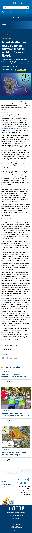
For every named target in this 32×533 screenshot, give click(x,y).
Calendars (20, 12)
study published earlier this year (11, 302)
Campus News (7, 349)
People (12, 12)
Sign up (22, 490)
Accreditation (16, 524)
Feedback (4, 481)
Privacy (16, 521)
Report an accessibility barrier (16, 513)
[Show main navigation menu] (29, 24)
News (4, 24)
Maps (28, 12)
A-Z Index (16, 17)
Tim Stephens (21, 70)
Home (6, 34)
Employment (16, 518)
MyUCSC (4, 12)
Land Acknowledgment (16, 515)
